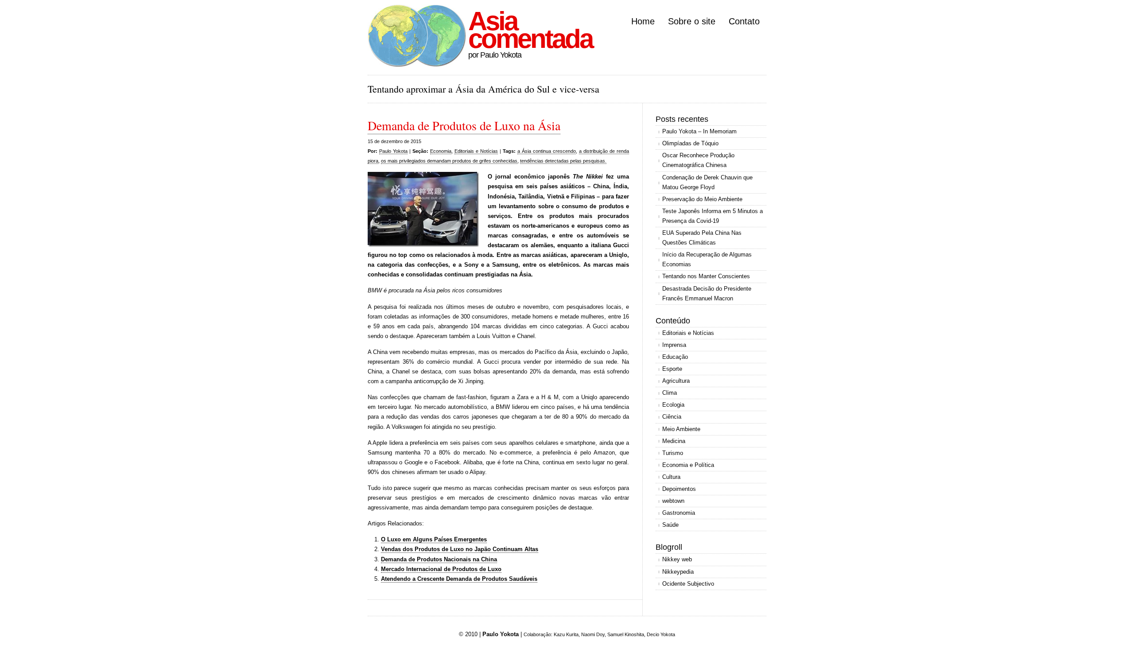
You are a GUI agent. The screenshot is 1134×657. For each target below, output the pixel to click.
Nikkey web (677, 559)
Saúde (670, 524)
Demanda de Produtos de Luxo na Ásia (464, 125)
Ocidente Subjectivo (688, 583)
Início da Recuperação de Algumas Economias (707, 259)
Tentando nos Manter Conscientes (706, 276)
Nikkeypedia (678, 571)
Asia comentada (530, 30)
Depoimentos (679, 489)
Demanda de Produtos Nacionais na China (439, 559)
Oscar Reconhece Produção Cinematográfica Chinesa (698, 160)
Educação (675, 357)
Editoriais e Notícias (476, 151)
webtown (673, 501)
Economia (440, 151)
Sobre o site (691, 21)
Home (643, 21)
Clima (669, 392)
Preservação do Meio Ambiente (702, 199)
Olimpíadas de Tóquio (690, 143)
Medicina (673, 441)
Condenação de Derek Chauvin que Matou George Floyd (707, 182)
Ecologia (673, 404)
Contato (744, 21)
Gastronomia (678, 512)
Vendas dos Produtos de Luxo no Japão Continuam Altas (459, 549)
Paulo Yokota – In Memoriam (699, 131)
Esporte (672, 368)
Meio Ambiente (681, 429)
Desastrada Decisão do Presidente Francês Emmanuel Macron (706, 293)
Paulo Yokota (393, 151)
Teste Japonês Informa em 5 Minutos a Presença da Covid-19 (712, 216)
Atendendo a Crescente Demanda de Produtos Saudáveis (459, 578)
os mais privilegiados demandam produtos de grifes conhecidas (449, 160)
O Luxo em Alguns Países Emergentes (434, 539)
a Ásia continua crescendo (546, 151)
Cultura (671, 477)
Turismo (672, 453)
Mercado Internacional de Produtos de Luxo (441, 569)
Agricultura (676, 380)
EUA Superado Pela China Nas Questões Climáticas (702, 237)
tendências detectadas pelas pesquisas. (563, 160)
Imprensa (674, 345)
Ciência (671, 416)
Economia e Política (688, 465)
